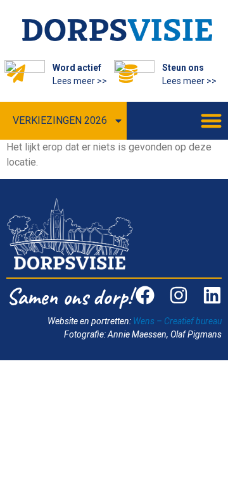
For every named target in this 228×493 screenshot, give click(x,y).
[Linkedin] (212, 295)
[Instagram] (178, 295)
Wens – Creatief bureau (177, 321)
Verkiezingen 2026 (60, 120)
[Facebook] (145, 295)
